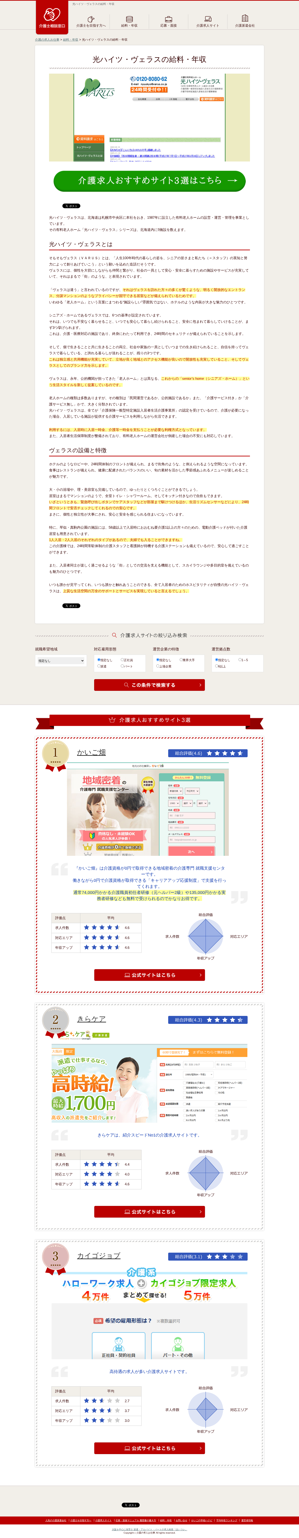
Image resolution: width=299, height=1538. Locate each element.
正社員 (128, 660)
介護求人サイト (207, 25)
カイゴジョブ (99, 1255)
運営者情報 (247, 1520)
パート (128, 666)
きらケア (91, 1019)
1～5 (245, 660)
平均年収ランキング (226, 1520)
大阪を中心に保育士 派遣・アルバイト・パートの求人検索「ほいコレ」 (149, 1529)
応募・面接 (168, 25)
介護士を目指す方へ (91, 25)
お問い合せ (181, 1520)
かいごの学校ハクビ (201, 1520)
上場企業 (165, 666)
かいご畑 (91, 752)
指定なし (106, 660)
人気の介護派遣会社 (55, 1520)
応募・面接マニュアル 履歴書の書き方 (136, 1520)
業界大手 (189, 660)
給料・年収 (129, 25)
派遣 (103, 666)
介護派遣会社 (245, 25)
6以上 (222, 666)
